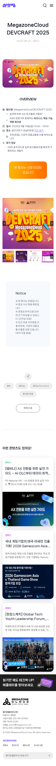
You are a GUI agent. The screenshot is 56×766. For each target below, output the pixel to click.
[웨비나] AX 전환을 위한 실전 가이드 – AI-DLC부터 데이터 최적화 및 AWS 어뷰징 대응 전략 (27, 471)
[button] (8, 256)
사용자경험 (28, 394)
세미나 (36, 41)
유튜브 (5, 745)
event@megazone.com (20, 725)
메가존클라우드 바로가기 (17, 755)
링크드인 (15, 745)
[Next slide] (52, 223)
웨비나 (8, 462)
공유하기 (28, 376)
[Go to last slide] (4, 223)
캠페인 (8, 535)
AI (9, 386)
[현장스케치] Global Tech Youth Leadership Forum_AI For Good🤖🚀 (27, 617)
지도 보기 (39, 130)
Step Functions (41, 386)
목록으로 (28, 408)
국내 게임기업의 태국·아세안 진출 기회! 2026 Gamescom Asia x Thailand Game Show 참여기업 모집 (27, 544)
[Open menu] (51, 5)
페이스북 (26, 745)
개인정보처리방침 (9, 741)
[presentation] (28, 509)
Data (22, 386)
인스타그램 (38, 745)
